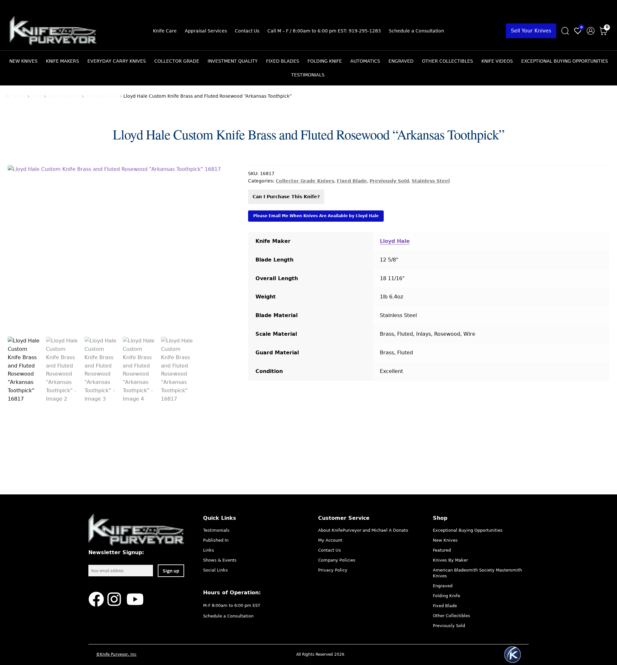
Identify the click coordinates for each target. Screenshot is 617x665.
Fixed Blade (352, 180)
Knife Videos (497, 61)
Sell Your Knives (531, 31)
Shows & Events (220, 560)
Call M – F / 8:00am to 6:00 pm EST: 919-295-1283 (324, 30)
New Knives (23, 61)
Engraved (401, 61)
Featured (442, 550)
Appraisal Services (206, 30)
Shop (37, 96)
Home (19, 96)
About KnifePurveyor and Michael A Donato (363, 530)
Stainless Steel (102, 96)
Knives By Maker (450, 560)
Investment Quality (233, 61)
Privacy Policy (332, 570)
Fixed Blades (282, 61)
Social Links (215, 570)
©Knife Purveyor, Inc (116, 654)
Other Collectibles (447, 61)
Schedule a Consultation (416, 30)
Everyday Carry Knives (116, 61)
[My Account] (591, 31)
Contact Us (247, 30)
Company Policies (336, 560)
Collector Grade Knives (305, 180)
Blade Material (64, 96)
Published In (215, 540)
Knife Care (165, 30)
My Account (330, 540)
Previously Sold (389, 180)
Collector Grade (176, 61)
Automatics (365, 61)
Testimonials (308, 74)
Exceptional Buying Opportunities (564, 61)
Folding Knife (325, 61)
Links (208, 550)
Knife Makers (62, 61)
